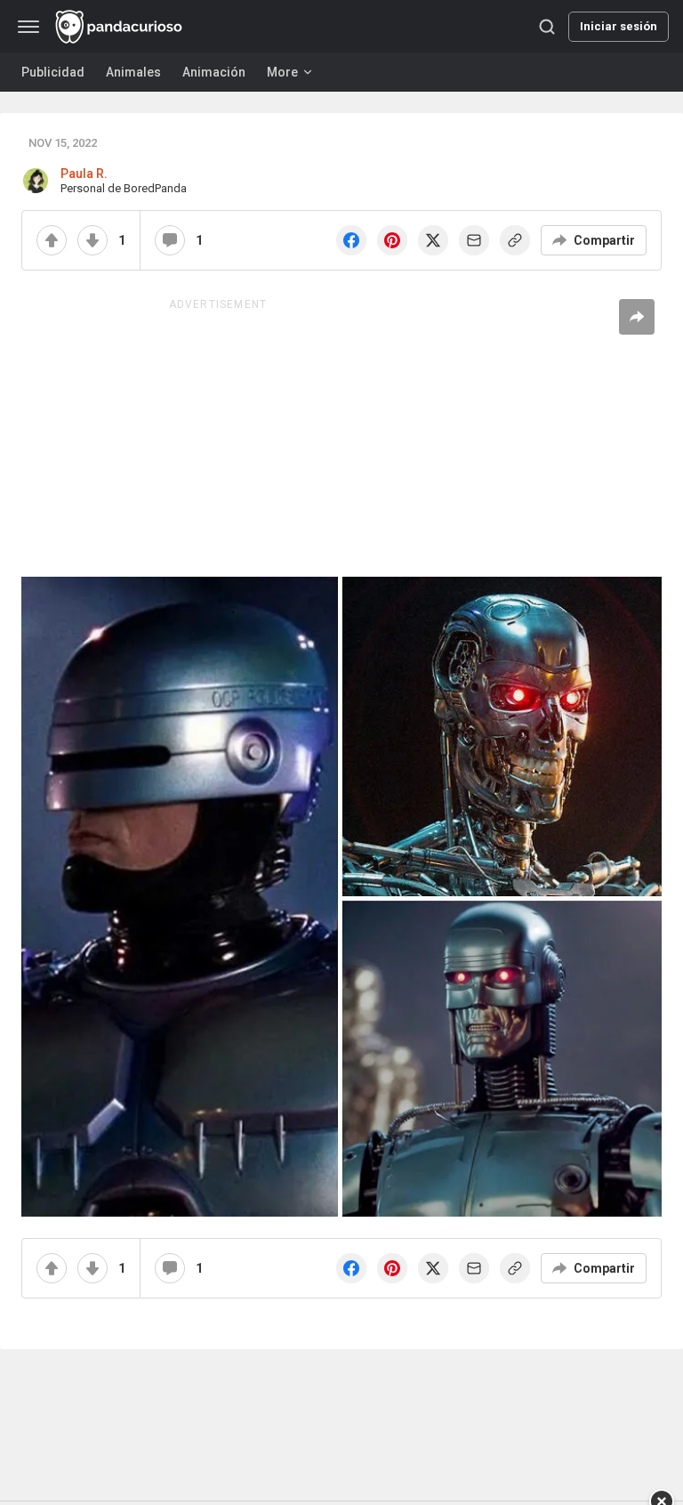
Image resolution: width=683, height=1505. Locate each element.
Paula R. (84, 173)
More (282, 72)
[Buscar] (547, 26)
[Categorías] (28, 26)
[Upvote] (51, 240)
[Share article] (637, 317)
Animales (133, 72)
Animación (213, 72)
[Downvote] (92, 240)
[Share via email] (474, 240)
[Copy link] (515, 240)
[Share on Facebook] (351, 240)
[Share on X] (433, 240)
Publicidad (52, 72)
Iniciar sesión (618, 26)
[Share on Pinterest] (392, 240)
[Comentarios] (170, 240)
